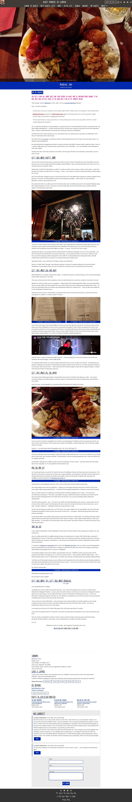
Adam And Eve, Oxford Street (83, 700)
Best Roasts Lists (48, 5)
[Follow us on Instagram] (131, 2)
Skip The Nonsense (37, 92)
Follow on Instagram (38, 690)
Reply (37, 739)
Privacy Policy (66, 799)
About (104, 5)
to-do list (45, 139)
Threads (55, 681)
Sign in (107, 2)
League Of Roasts (31, 5)
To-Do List (68, 5)
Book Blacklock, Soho (38, 688)
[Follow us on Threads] (121, 2)
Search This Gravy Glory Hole (67, 793)
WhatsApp (47, 681)
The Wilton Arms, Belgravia (60, 700)
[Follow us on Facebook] (128, 2)
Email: (50, 765)
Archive (85, 5)
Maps (59, 5)
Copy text (77, 681)
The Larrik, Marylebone (37, 700)
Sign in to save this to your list (40, 693)
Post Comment (66, 783)
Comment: (52, 771)
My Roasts (95, 5)
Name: (50, 759)
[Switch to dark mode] (118, 2)
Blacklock (47, 103)
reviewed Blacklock (70, 103)
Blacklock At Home (57, 478)
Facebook (62, 681)
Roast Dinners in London (54, 2)
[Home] (3, 2)
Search (77, 5)
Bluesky (70, 681)
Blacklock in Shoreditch (47, 545)
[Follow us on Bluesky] (124, 2)
